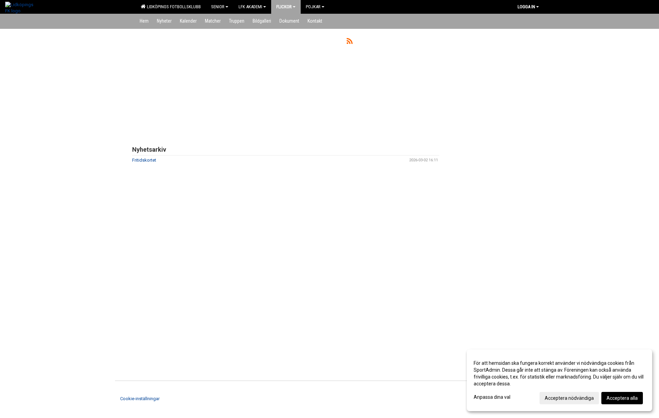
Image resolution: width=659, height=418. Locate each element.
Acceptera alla (622, 398)
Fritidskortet (144, 160)
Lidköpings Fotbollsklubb (173, 6)
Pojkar (313, 6)
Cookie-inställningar (140, 398)
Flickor (284, 6)
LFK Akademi (250, 6)
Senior (217, 6)
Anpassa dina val (492, 397)
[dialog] (559, 380)
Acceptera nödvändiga (569, 398)
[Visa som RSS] (349, 42)
